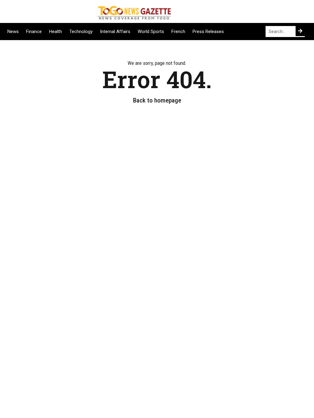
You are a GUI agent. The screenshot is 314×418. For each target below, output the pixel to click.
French (178, 31)
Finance (34, 31)
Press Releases (208, 31)
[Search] (300, 31)
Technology (81, 31)
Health (55, 31)
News (13, 31)
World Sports (151, 31)
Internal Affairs (115, 31)
